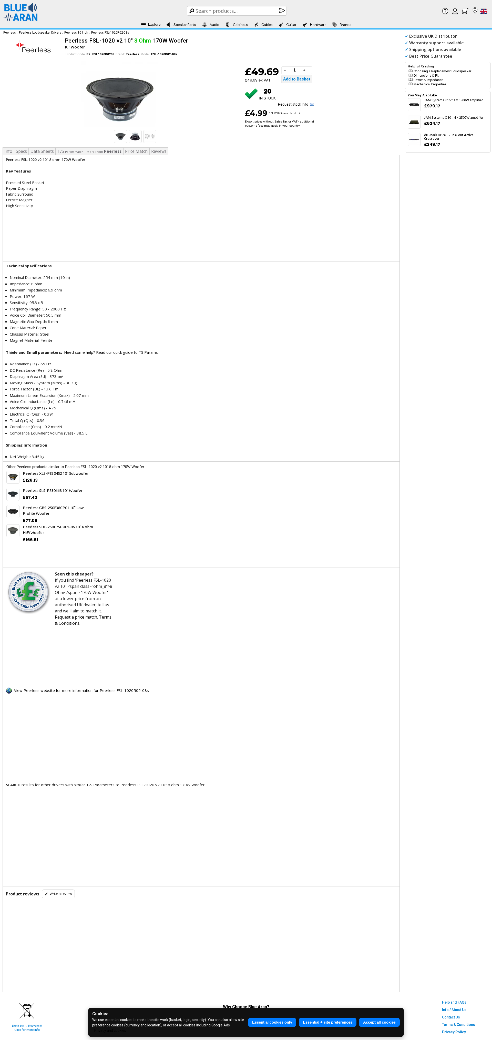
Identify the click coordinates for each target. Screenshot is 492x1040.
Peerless (9, 32)
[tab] (104, 151)
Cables (267, 25)
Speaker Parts (184, 25)
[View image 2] (135, 136)
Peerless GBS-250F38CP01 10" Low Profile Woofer (53, 511)
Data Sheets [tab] (42, 151)
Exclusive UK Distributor (433, 36)
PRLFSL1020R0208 (100, 54)
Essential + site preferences (327, 1022)
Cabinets (240, 25)
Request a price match (76, 617)
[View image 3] (149, 136)
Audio (214, 25)
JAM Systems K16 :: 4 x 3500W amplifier (453, 100)
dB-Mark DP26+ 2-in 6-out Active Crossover (449, 136)
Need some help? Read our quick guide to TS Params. (111, 352)
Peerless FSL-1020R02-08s (110, 32)
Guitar (291, 25)
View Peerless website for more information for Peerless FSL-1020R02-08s (80, 690)
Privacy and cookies (110, 1030)
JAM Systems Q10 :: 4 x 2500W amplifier (454, 117)
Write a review (61, 893)
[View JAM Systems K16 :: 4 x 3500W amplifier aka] (414, 104)
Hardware (318, 25)
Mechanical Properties (430, 84)
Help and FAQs (454, 1002)
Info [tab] (8, 151)
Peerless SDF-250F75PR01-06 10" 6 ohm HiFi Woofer (58, 530)
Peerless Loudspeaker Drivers (40, 32)
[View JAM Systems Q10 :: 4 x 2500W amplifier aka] (414, 122)
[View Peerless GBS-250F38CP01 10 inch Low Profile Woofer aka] (13, 511)
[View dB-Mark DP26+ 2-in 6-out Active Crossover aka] (414, 139)
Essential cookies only (272, 1022)
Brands (345, 25)
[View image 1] (120, 136)
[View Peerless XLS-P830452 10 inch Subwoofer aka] (13, 477)
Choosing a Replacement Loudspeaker (442, 71)
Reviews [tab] (159, 151)
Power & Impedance (428, 80)
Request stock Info (294, 104)
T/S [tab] (70, 151)
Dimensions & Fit (426, 75)
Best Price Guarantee (430, 56)
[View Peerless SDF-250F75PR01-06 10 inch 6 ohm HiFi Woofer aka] (13, 531)
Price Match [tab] (136, 151)
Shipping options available (435, 49)
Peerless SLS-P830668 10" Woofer (53, 490)
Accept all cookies (379, 1022)
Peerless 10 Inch (76, 32)
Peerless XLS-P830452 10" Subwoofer (56, 473)
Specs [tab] (21, 151)
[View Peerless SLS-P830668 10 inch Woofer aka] (13, 494)
